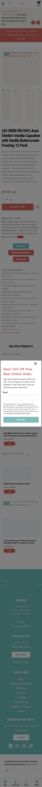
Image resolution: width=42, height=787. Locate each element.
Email (5, 392)
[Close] (35, 363)
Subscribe (21, 420)
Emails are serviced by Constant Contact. (19, 413)
